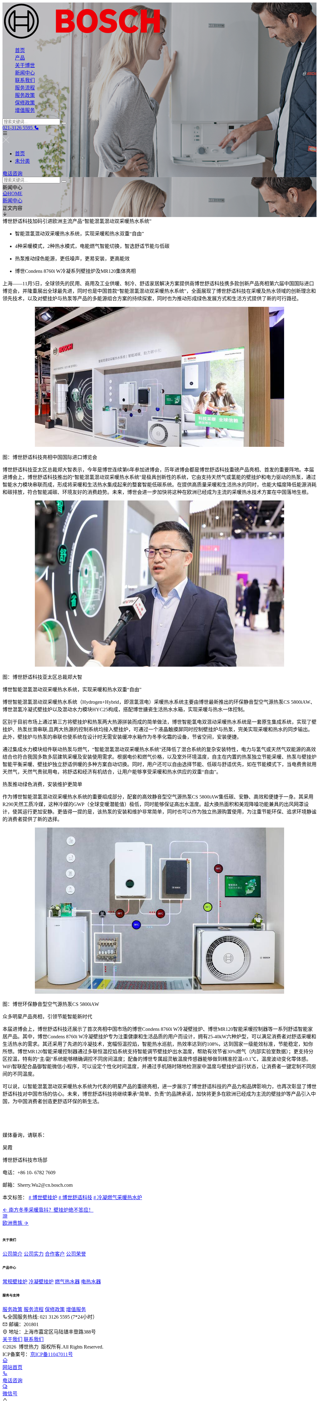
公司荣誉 (76, 1254)
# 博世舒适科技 (75, 1197)
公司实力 (34, 1254)
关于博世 (25, 65)
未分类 (22, 161)
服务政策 (25, 95)
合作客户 (55, 1254)
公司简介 (12, 1254)
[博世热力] (159, 21)
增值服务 (25, 110)
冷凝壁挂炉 (41, 1281)
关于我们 (12, 1339)
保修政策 (25, 102)
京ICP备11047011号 (51, 1354)
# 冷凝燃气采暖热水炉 (117, 1197)
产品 (20, 57)
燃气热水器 (67, 1281)
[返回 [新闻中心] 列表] (4, 1216)
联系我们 (25, 80)
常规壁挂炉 (14, 1281)
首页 (20, 50)
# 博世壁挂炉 (43, 1197)
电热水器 (91, 1281)
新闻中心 (25, 72)
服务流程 (25, 87)
